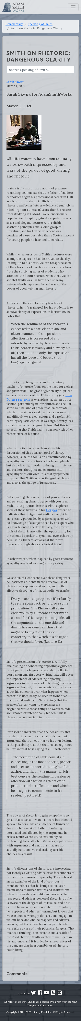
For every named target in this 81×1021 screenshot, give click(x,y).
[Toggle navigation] (73, 7)
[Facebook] (40, 993)
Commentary (14, 24)
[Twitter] (33, 993)
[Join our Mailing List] (60, 993)
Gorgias (51, 510)
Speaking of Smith (40, 24)
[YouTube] (47, 993)
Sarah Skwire (15, 82)
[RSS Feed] (53, 993)
